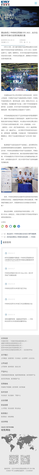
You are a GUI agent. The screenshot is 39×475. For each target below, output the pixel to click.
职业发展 (4, 405)
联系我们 (4, 413)
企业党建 (4, 400)
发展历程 (11, 358)
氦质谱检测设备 (20, 375)
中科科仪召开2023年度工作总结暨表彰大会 (18, 304)
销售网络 (11, 417)
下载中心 (18, 395)
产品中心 (4, 371)
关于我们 (4, 355)
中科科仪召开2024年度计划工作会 (16, 288)
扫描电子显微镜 (6, 387)
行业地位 (18, 358)
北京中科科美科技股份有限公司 (11, 345)
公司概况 (4, 358)
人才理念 (4, 408)
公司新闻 (4, 366)
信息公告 (18, 366)
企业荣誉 (25, 358)
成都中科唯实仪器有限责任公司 (11, 343)
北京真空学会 (28, 350)
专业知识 (4, 395)
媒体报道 (11, 366)
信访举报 (4, 422)
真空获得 (15, 387)
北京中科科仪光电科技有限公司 (11, 350)
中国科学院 (4, 341)
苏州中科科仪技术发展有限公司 (11, 347)
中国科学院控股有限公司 (19, 341)
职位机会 (18, 408)
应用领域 (4, 384)
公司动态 (4, 363)
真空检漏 (22, 387)
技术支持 (4, 392)
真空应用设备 (5, 379)
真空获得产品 (31, 375)
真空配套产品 (15, 379)
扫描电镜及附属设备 (7, 375)
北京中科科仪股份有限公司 (20, 468)
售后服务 (11, 395)
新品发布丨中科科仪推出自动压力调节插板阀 (21, 234)
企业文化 (31, 358)
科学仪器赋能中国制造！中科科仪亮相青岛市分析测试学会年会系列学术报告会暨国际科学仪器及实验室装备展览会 (19, 260)
